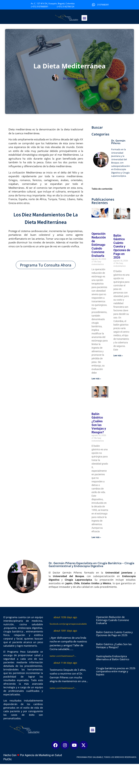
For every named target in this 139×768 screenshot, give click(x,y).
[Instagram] (65, 745)
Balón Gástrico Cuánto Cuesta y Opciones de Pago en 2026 (121, 246)
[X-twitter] (83, 745)
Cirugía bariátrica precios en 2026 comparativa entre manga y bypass (115, 671)
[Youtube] (74, 745)
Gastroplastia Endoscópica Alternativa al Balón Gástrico (112, 657)
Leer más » (96, 378)
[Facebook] (55, 745)
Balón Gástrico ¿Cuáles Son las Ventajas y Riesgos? (99, 423)
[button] (84, 18)
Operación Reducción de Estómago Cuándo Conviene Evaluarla (99, 244)
